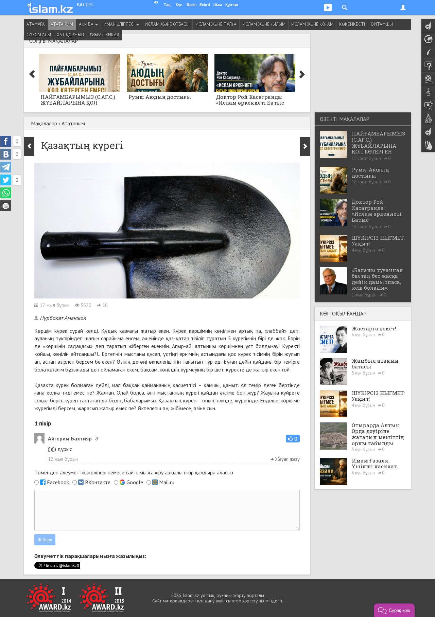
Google (134, 482)
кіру (159, 472)
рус (89, 3)
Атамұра (36, 24)
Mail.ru (166, 482)
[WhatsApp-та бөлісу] (5, 192)
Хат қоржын (70, 35)
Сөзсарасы (39, 35)
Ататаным (62, 24)
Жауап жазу (287, 459)
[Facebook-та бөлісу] (5, 141)
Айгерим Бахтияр (70, 438)
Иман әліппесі (120, 24)
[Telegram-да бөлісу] (5, 167)
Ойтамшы (382, 24)
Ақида (86, 24)
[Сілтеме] (97, 438)
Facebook (58, 482)
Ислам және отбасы (167, 24)
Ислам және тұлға (216, 24)
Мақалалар (44, 123)
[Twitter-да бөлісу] (5, 180)
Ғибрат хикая (104, 35)
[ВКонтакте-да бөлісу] (5, 154)
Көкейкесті (352, 24)
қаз (81, 3)
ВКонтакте (97, 482)
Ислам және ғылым (263, 24)
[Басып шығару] (5, 205)
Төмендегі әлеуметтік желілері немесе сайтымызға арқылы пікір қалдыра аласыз (133, 472)
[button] (293, 438)
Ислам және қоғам (312, 24)
